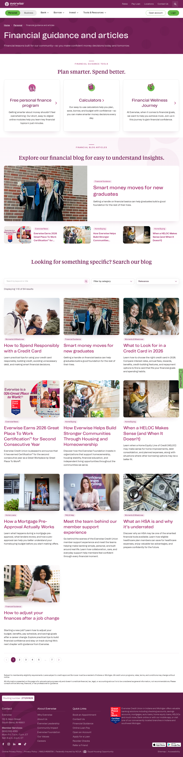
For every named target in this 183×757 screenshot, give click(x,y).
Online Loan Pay (81, 728)
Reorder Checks (81, 741)
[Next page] (58, 659)
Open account (156, 13)
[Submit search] (86, 281)
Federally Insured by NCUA (68, 752)
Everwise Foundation (48, 732)
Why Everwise (44, 715)
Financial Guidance (83, 724)
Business (28, 13)
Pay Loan (136, 4)
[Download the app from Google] (174, 744)
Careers (41, 741)
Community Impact (47, 728)
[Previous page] (6, 659)
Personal (18, 25)
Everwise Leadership (48, 724)
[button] (181, 379)
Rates (125, 4)
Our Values (43, 737)
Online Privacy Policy (12, 752)
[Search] (175, 4)
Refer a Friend (80, 745)
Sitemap (162, 752)
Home (7, 25)
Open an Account (82, 732)
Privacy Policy (30, 752)
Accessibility (174, 752)
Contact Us (163, 4)
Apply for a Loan (81, 737)
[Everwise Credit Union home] (14, 4)
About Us (42, 719)
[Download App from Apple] (159, 744)
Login (173, 13)
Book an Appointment (84, 715)
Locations (149, 4)
